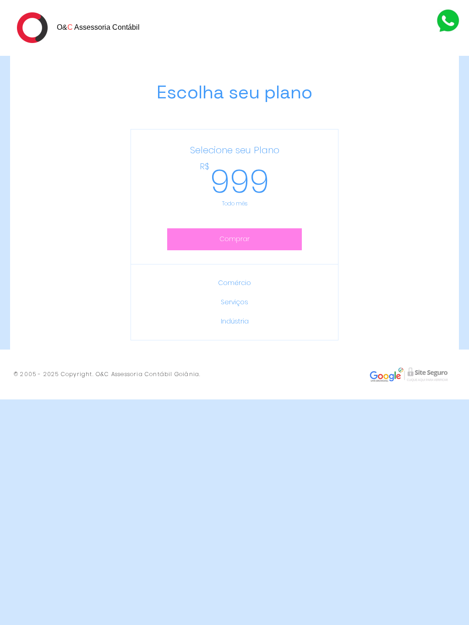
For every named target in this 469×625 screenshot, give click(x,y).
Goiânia (187, 374)
